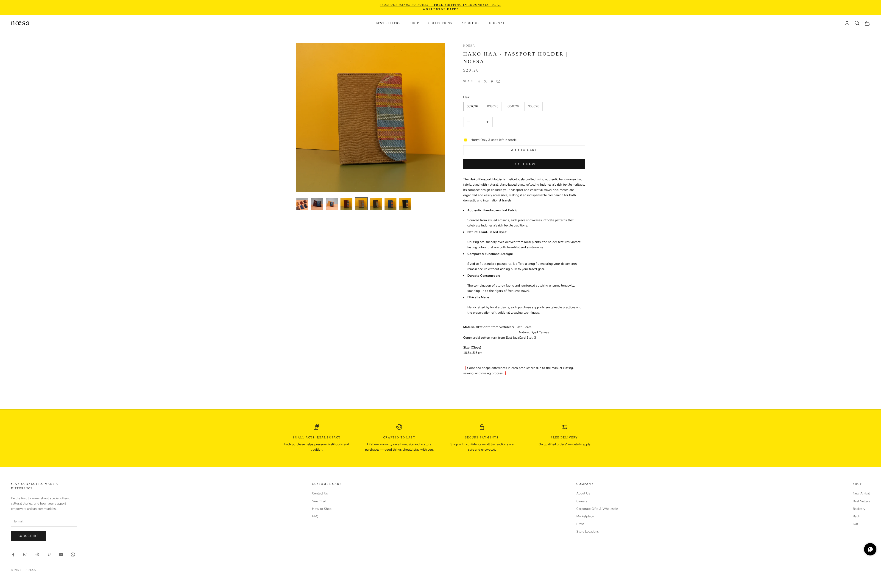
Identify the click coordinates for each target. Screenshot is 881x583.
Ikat (855, 524)
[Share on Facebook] (479, 81)
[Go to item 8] (405, 203)
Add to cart (524, 150)
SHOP (414, 23)
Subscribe (28, 536)
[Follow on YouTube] (61, 554)
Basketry (859, 509)
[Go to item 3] (331, 203)
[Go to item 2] (317, 203)
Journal (497, 23)
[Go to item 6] (375, 203)
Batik (856, 516)
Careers (581, 501)
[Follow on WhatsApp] (73, 554)
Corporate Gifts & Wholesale (597, 509)
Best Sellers (388, 23)
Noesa (469, 45)
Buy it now (524, 164)
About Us (471, 23)
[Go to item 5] (361, 203)
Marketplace (585, 516)
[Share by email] (498, 81)
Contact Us (320, 493)
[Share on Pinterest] (492, 81)
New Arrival (861, 493)
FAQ (315, 516)
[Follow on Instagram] (25, 554)
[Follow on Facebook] (13, 554)
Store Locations (587, 531)
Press (580, 524)
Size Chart (319, 501)
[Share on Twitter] (485, 81)
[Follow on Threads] (37, 554)
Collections (440, 23)
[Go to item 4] (346, 203)
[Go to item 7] (390, 203)
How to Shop (322, 509)
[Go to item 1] (302, 203)
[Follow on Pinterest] (49, 554)
